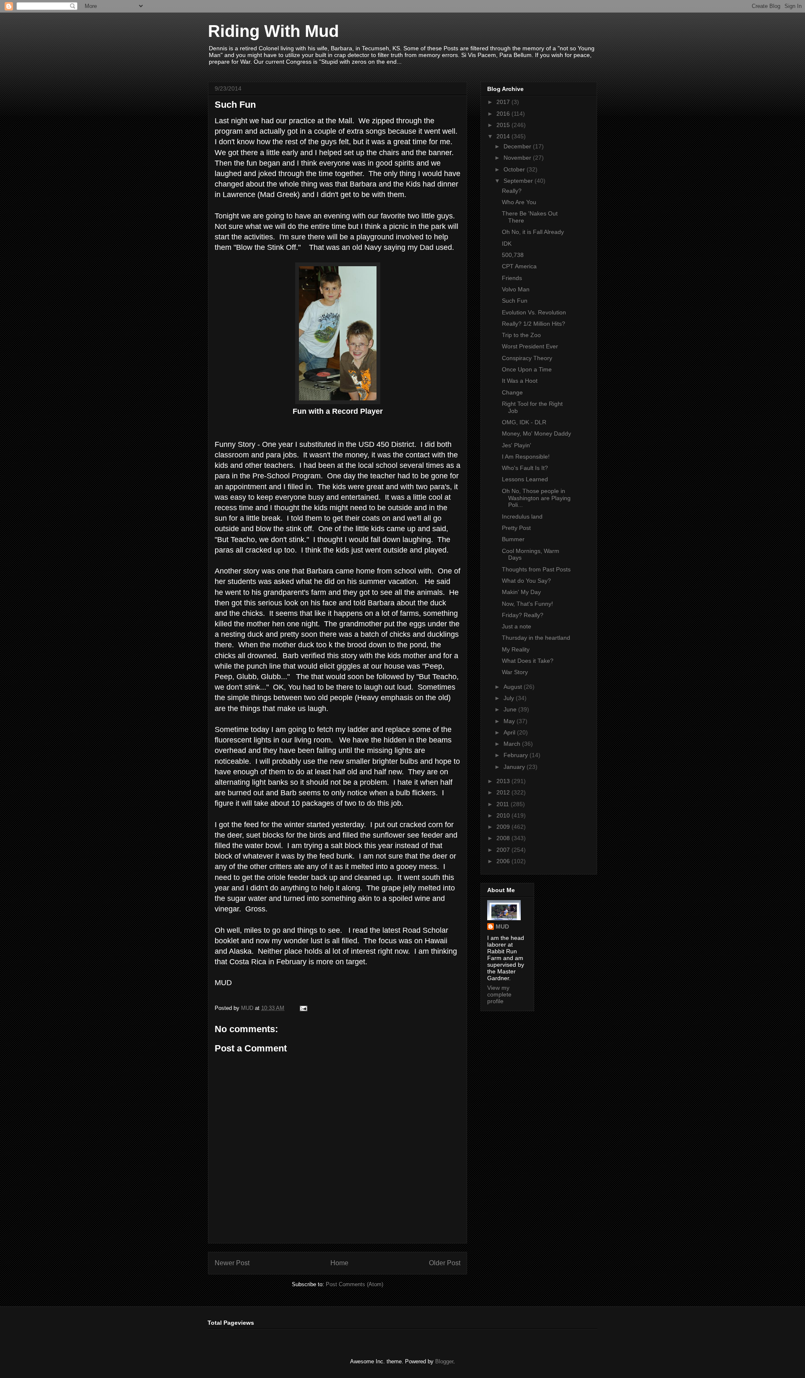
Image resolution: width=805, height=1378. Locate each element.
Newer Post (232, 1262)
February (517, 755)
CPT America (519, 266)
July (510, 698)
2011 (503, 804)
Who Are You (519, 202)
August (514, 686)
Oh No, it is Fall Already (533, 231)
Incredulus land (522, 516)
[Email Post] (303, 1008)
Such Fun (514, 300)
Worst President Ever (530, 346)
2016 (504, 113)
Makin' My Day (521, 592)
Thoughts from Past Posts (536, 569)
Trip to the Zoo (521, 335)
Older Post (444, 1262)
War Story (515, 672)
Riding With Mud (273, 31)
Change (512, 392)
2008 (504, 838)
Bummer (513, 539)
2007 (504, 849)
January (515, 766)
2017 (504, 102)
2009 (504, 826)
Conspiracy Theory (527, 358)
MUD (502, 926)
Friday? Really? (522, 615)
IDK (507, 243)
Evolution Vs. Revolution (534, 312)
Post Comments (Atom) (354, 1284)
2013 (504, 781)
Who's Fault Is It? (525, 468)
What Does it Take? (527, 660)
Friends (512, 278)
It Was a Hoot (520, 380)
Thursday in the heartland (536, 637)
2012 (504, 792)
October (515, 169)
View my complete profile (499, 994)
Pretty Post (516, 527)
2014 (504, 136)
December (518, 146)
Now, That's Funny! (527, 603)
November (518, 157)
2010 (504, 815)
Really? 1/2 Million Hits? (533, 323)
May (510, 721)
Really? (512, 190)
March (513, 743)
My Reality (516, 649)
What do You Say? (526, 580)
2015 (504, 125)
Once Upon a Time (527, 369)
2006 (504, 861)
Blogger (444, 1361)
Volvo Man (516, 289)
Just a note (516, 626)
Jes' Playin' (516, 445)
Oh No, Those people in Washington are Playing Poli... (536, 498)
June (511, 709)
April (510, 732)
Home (339, 1262)
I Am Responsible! (526, 456)
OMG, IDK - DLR (524, 422)
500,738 (513, 255)
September (519, 180)
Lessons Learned (525, 479)
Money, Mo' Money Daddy (536, 433)
